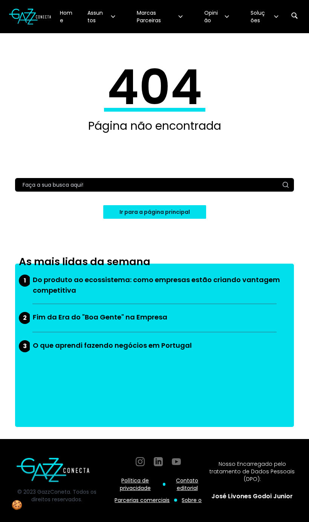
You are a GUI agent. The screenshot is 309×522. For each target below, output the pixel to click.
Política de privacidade (135, 484)
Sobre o (192, 500)
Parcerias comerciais (142, 500)
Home (66, 16)
